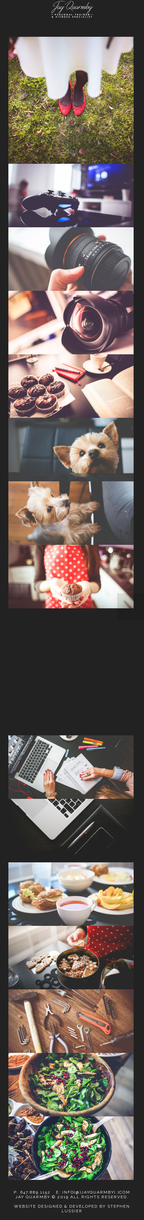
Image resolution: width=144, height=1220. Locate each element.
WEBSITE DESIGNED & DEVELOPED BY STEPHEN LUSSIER (72, 1208)
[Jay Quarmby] (72, 9)
